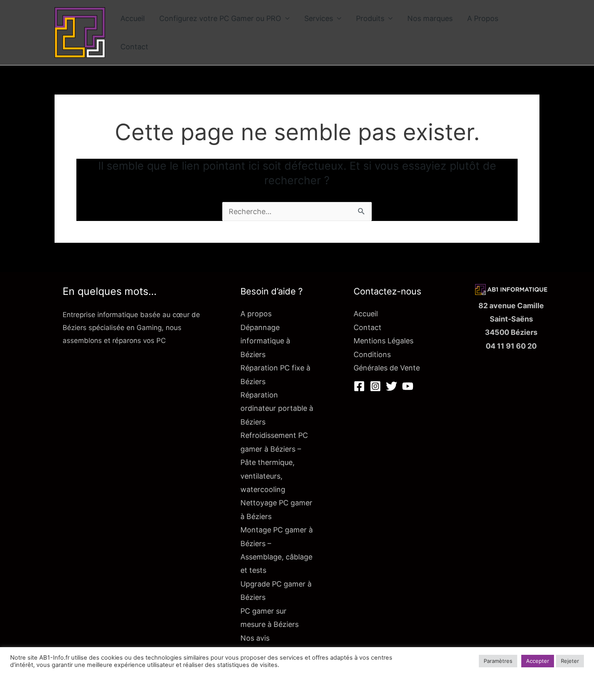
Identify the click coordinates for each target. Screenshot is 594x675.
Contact (134, 46)
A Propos (482, 18)
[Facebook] (359, 386)
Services (318, 18)
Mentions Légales (383, 340)
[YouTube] (407, 386)
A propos (256, 313)
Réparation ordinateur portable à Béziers (276, 408)
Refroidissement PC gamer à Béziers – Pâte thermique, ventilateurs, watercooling (274, 462)
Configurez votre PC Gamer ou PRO (220, 18)
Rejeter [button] (570, 661)
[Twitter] (391, 386)
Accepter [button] (537, 661)
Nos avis (255, 638)
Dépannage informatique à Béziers (265, 341)
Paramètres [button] (498, 661)
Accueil (132, 18)
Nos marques (430, 18)
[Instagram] (375, 386)
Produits (370, 18)
